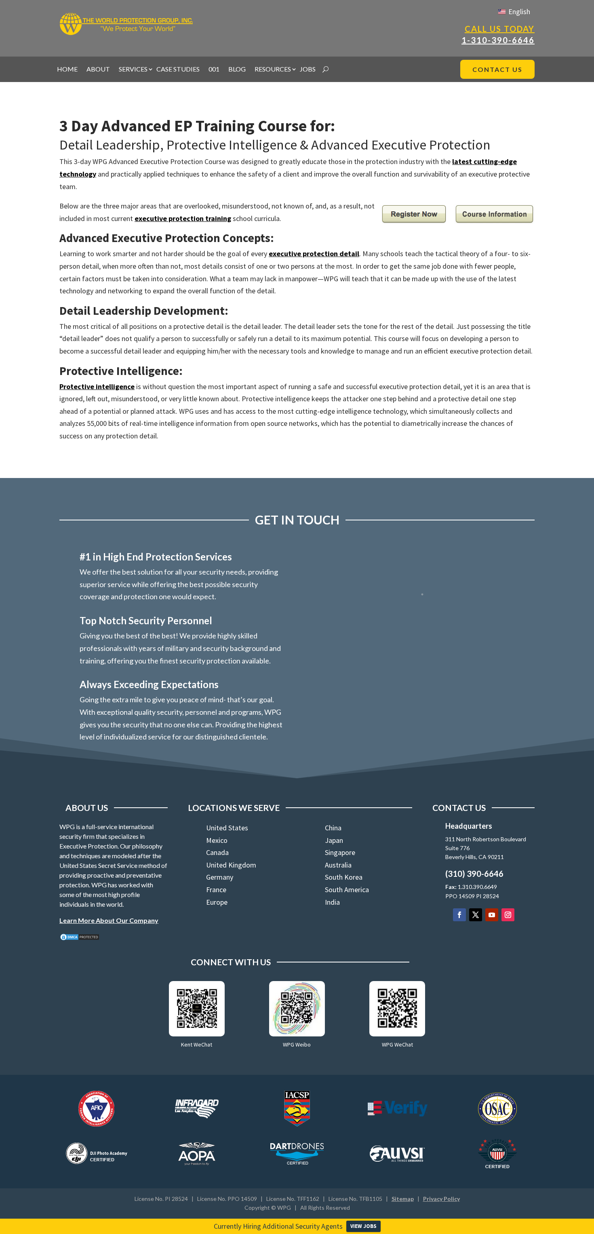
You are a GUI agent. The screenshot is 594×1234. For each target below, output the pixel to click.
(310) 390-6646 (474, 873)
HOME (67, 69)
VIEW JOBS (363, 1226)
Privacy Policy (441, 1198)
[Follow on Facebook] (459, 914)
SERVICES (133, 69)
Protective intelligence (97, 386)
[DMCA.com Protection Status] (79, 938)
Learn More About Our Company (108, 920)
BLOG (237, 69)
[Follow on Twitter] (475, 914)
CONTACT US (497, 69)
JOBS (308, 69)
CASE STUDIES (178, 69)
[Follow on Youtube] (491, 914)
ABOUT (98, 69)
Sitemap (403, 1198)
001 (214, 69)
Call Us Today (500, 29)
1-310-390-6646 (498, 40)
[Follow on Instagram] (507, 914)
